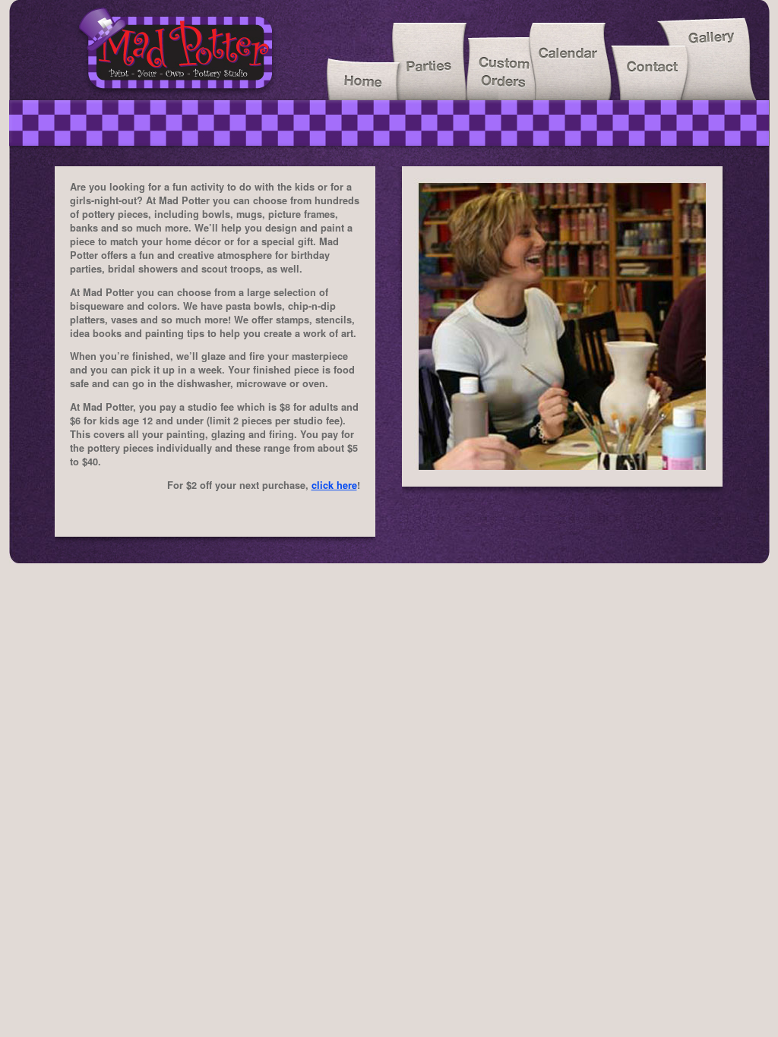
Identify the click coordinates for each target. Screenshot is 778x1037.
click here (334, 485)
